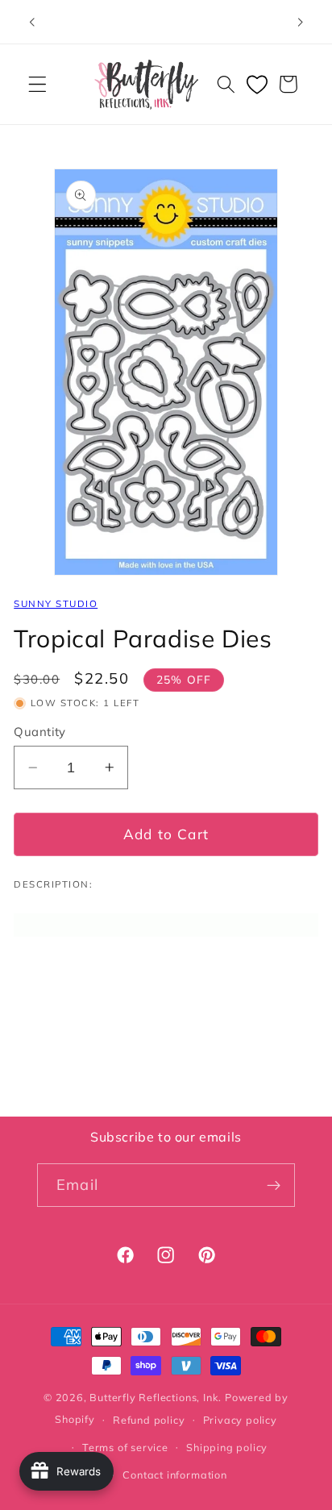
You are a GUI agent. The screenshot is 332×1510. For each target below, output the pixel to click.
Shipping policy (227, 1447)
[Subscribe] (273, 1185)
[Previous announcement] (31, 22)
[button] (37, 84)
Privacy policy (240, 1419)
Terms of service (125, 1447)
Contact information (174, 1474)
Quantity (40, 731)
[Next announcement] (300, 22)
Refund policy (149, 1419)
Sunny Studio (56, 603)
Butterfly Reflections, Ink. (155, 1397)
